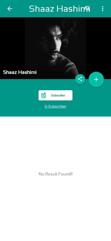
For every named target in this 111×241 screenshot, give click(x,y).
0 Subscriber (55, 106)
